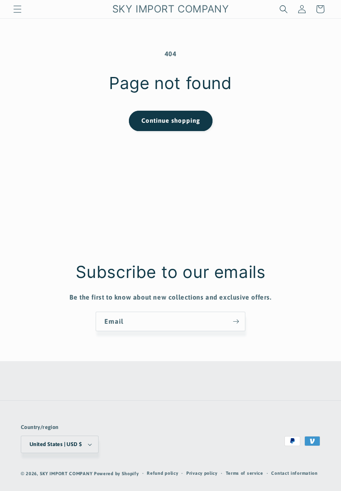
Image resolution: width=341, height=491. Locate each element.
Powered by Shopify (116, 473)
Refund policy (162, 473)
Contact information (294, 473)
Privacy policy (201, 473)
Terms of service (244, 473)
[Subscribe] (236, 321)
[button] (17, 9)
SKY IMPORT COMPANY (66, 473)
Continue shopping (170, 120)
